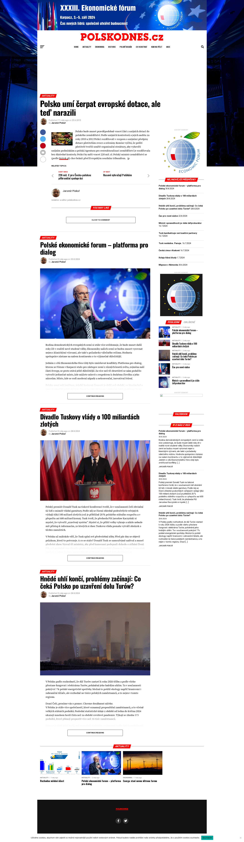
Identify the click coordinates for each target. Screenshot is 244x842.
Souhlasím (207, 838)
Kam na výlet (156, 46)
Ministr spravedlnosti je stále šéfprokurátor (180, 223)
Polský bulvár (126, 46)
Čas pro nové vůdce (168, 216)
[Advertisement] (122, 73)
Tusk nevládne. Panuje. (170, 243)
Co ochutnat (141, 46)
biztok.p (63, 158)
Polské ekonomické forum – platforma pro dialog (180, 432)
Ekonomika (99, 46)
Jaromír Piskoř (58, 123)
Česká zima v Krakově (169, 250)
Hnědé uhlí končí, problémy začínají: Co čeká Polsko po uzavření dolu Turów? (181, 514)
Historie (112, 46)
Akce (168, 46)
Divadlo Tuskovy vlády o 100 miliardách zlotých (178, 474)
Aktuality (86, 46)
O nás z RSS (182, 425)
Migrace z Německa (168, 265)
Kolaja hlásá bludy (167, 258)
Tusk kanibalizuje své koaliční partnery (178, 233)
